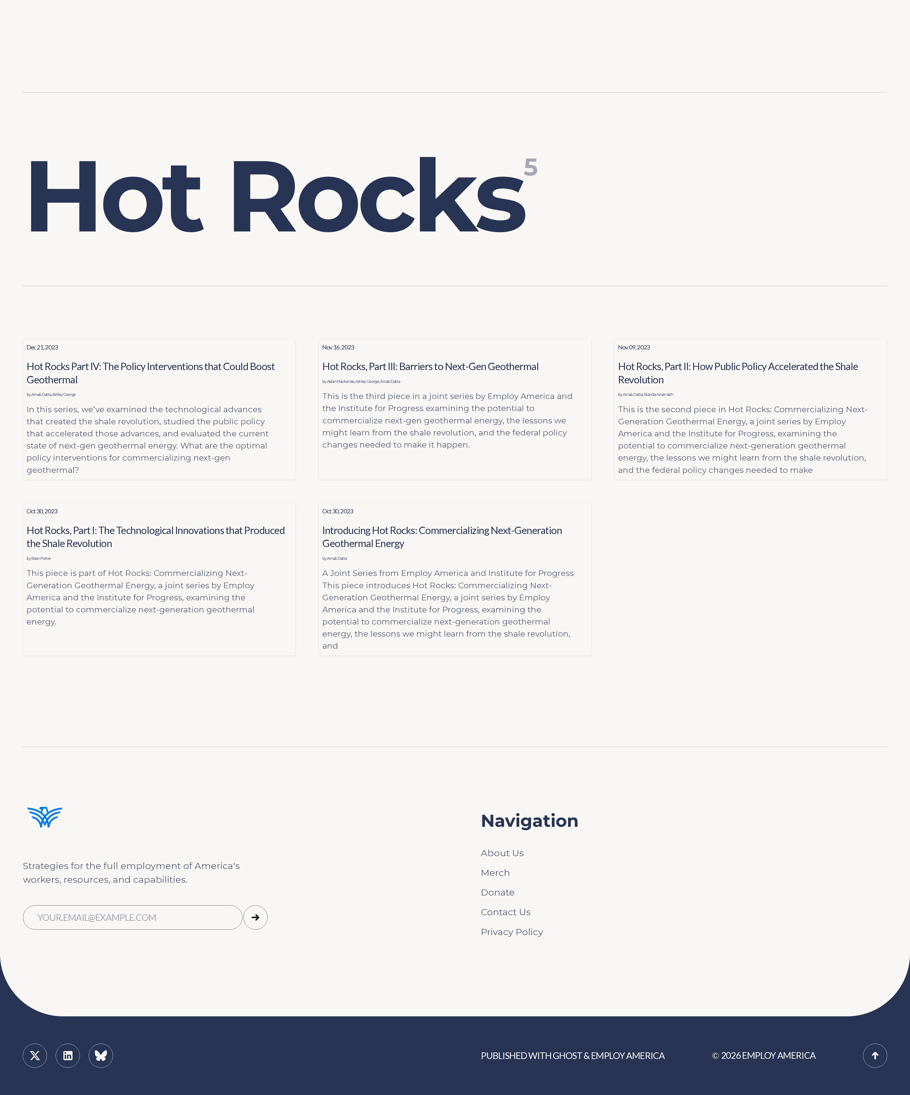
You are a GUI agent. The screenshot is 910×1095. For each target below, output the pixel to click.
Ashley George (64, 394)
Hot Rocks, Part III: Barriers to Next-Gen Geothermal (430, 366)
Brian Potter (41, 558)
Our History (324, 11)
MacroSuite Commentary (726, 99)
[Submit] (255, 917)
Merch (495, 872)
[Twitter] (35, 1056)
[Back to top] (875, 1056)
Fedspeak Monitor (710, 33)
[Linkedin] (68, 1056)
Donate (498, 892)
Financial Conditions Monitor (735, 11)
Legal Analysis (610, 11)
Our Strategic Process (347, 33)
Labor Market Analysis (417, 55)
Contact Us (506, 912)
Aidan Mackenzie (340, 381)
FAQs (310, 55)
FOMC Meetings (404, 11)
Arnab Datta (41, 394)
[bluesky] (101, 1056)
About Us (502, 853)
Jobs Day (388, 33)
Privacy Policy (512, 931)
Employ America (628, 1055)
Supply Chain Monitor (719, 77)
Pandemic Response (414, 77)
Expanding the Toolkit (628, 33)
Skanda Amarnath (658, 394)
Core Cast (691, 55)
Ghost (567, 1055)
